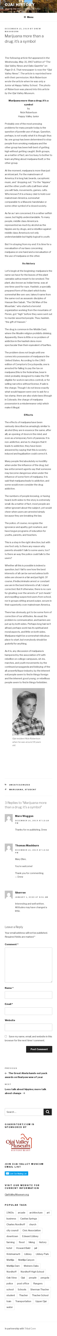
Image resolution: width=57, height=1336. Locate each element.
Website (10, 1020)
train (8, 1301)
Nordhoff (11, 1271)
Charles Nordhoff (15, 1224)
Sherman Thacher (39, 1289)
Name (9, 988)
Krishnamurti (13, 1254)
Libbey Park (42, 1254)
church (32, 1224)
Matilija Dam (13, 1265)
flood (22, 1242)
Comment (11, 944)
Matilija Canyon (26, 1259)
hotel (9, 1248)
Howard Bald (23, 1248)
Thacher (23, 1295)
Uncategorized (19, 785)
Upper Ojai (41, 1301)
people (33, 1277)
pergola (45, 1277)
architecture (36, 1212)
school (10, 1289)
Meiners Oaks (31, 1265)
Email (9, 1004)
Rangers (38, 1283)
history (43, 1242)
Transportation (23, 1301)
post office (23, 1283)
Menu (30, 17)
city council (12, 1230)
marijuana (16, 789)
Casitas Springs (28, 1218)
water (9, 1307)
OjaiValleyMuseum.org (17, 1194)
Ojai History (20, 4)
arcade (21, 1212)
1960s (10, 1212)
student (31, 789)
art (48, 1212)
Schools (22, 1289)
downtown (12, 1236)
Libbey (28, 1254)
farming (10, 1242)
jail (35, 1248)
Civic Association (31, 1230)
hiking (32, 1242)
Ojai (23, 1277)
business (11, 1218)
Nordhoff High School (32, 1271)
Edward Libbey (30, 1236)
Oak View (11, 1277)
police (9, 1283)
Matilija (10, 1259)
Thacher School (40, 1295)
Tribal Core (30, 1328)
